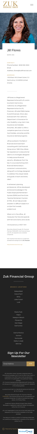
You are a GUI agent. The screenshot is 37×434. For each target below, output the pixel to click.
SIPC (8, 396)
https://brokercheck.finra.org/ (14, 244)
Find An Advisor (11, 429)
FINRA (4, 396)
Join (30, 363)
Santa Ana (10, 54)
